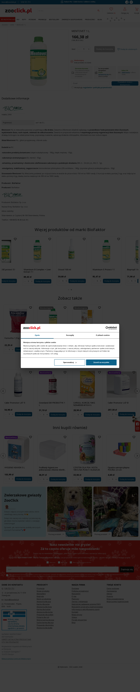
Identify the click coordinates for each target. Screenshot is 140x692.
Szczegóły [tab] (70, 335)
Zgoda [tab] (37, 335)
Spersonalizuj (68, 362)
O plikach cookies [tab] (103, 335)
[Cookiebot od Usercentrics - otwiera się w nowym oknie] (107, 328)
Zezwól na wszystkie (101, 362)
